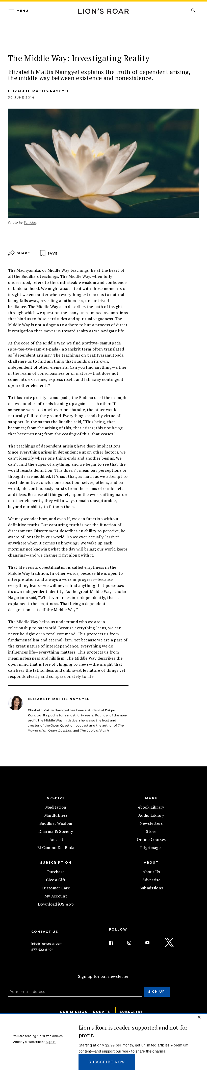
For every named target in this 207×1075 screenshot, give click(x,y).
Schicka (30, 222)
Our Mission (74, 1012)
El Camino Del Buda (55, 847)
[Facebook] (115, 943)
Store (151, 831)
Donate (101, 1012)
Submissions (151, 888)
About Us (151, 871)
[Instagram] (133, 943)
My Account (55, 896)
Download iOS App (56, 904)
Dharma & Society (55, 831)
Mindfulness (56, 815)
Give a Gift (56, 880)
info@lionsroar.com (47, 943)
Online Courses (151, 839)
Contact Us (44, 932)
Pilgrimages (151, 847)
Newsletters (151, 823)
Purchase (56, 871)
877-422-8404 (42, 950)
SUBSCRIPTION (55, 862)
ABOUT (151, 862)
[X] (170, 943)
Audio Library (151, 815)
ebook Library (151, 807)
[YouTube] (151, 943)
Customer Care (56, 888)
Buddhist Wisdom (55, 823)
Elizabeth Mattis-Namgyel (39, 91)
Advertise (151, 880)
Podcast (55, 839)
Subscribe (131, 1012)
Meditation (55, 807)
